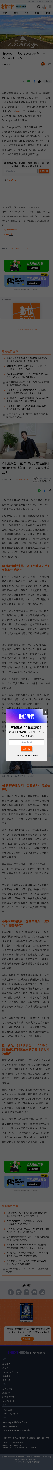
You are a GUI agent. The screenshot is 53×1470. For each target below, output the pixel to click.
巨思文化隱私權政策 (31, 755)
